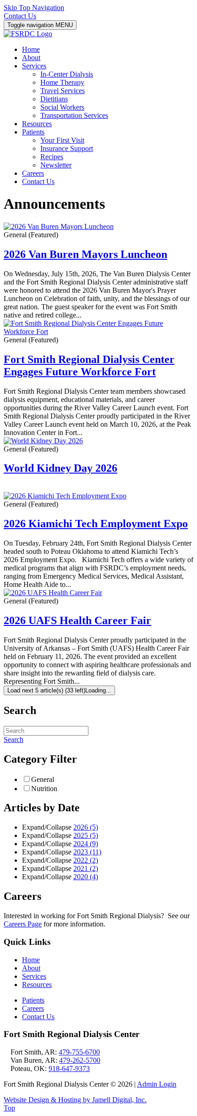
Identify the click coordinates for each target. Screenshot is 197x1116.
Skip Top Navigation (34, 7)
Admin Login (156, 1084)
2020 (85, 877)
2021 (85, 868)
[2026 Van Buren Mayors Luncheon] (59, 226)
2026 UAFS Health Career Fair (77, 620)
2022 (85, 860)
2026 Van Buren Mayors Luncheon (85, 254)
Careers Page (23, 924)
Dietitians (54, 99)
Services (34, 976)
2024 (85, 844)
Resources (37, 124)
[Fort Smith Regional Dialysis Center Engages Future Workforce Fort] (98, 331)
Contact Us (20, 16)
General (42, 779)
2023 (87, 852)
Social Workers (62, 107)
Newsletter (55, 165)
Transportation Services (74, 115)
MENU (40, 25)
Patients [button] (33, 132)
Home (31, 49)
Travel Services (62, 91)
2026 (85, 827)
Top (9, 1108)
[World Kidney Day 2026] (43, 441)
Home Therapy (62, 82)
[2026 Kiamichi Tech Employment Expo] (65, 496)
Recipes (51, 157)
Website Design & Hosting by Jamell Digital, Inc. (75, 1100)
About (31, 57)
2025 (85, 835)
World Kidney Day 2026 (60, 468)
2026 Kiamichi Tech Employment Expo (96, 524)
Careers (33, 173)
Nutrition (44, 788)
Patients (33, 1000)
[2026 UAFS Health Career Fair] (53, 593)
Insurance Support (66, 148)
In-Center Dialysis (66, 74)
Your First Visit (62, 140)
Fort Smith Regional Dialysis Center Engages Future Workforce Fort (89, 365)
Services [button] (34, 66)
